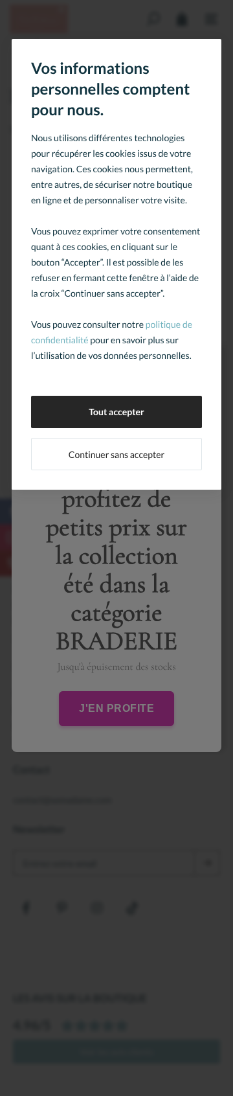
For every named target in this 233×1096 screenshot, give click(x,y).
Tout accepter (116, 411)
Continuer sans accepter (116, 454)
